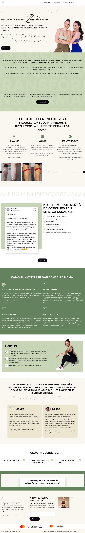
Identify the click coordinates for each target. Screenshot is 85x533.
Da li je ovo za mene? (12, 460)
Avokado (74, 531)
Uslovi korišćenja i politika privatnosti (10, 531)
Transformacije (68, 3)
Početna (47, 3)
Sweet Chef (56, 3)
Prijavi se (34, 519)
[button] (80, 3)
